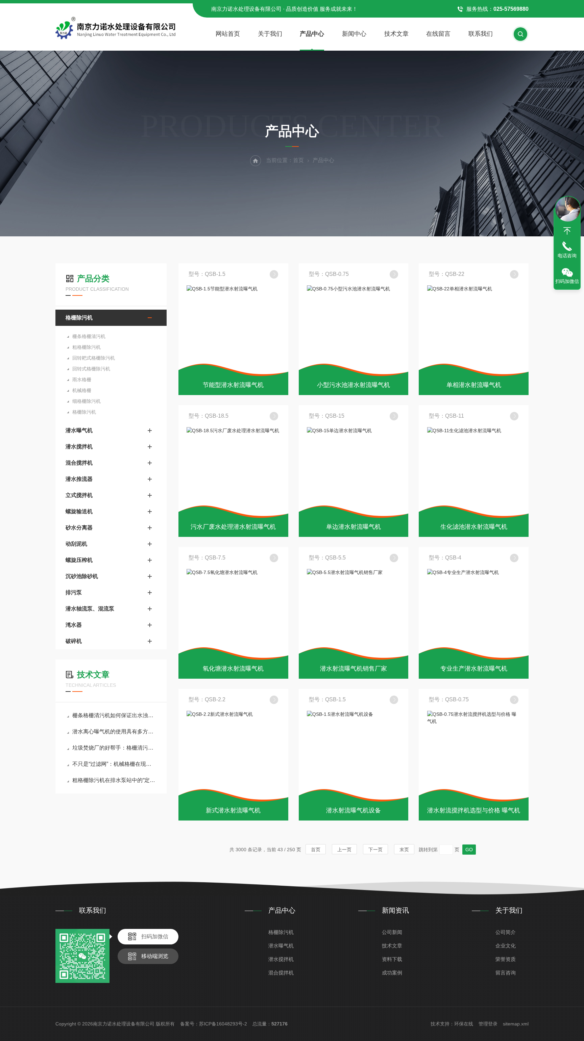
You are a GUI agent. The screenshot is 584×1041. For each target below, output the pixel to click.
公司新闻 (392, 932)
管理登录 (488, 1023)
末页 (404, 849)
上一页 (344, 849)
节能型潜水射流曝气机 (233, 385)
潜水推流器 (79, 479)
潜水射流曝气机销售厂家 (353, 668)
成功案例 (392, 972)
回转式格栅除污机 (91, 368)
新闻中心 (354, 33)
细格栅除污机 (86, 401)
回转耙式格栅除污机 (93, 358)
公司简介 (505, 932)
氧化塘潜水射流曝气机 (233, 668)
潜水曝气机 (79, 430)
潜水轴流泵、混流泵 (90, 608)
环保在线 (463, 1023)
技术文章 (396, 33)
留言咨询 (505, 972)
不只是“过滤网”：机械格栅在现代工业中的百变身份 (114, 764)
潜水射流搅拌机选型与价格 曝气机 (473, 810)
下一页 (375, 849)
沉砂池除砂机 (82, 576)
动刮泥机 (76, 544)
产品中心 (312, 33)
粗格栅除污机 (86, 347)
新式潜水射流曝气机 (233, 810)
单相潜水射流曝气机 (473, 385)
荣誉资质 (505, 959)
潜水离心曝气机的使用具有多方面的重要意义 (114, 731)
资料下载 (392, 959)
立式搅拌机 (79, 495)
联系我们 (480, 33)
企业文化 (505, 945)
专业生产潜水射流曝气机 (473, 668)
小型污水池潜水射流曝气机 (353, 385)
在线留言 (438, 33)
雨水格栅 (81, 379)
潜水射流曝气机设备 (353, 810)
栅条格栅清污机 (88, 336)
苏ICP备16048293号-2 (223, 1023)
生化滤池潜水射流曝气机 (473, 526)
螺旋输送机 (79, 511)
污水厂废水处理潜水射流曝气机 (233, 526)
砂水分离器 (79, 527)
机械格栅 (81, 390)
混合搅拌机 (79, 463)
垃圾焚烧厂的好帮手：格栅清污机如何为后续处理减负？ (114, 748)
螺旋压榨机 (79, 560)
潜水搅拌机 (79, 446)
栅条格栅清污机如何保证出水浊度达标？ (114, 715)
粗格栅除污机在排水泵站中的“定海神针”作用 (114, 780)
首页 (298, 160)
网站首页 (228, 33)
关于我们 (270, 33)
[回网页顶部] (567, 231)
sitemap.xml (516, 1023)
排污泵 (74, 592)
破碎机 (74, 641)
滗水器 (74, 625)
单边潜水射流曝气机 (353, 526)
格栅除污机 (79, 317)
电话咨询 (567, 255)
